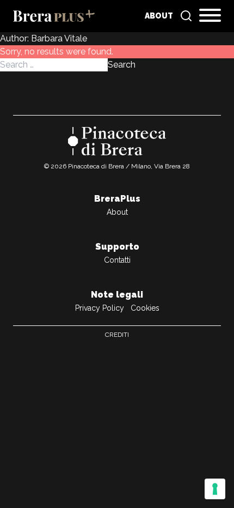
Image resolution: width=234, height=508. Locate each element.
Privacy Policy (99, 308)
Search (122, 64)
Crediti (117, 334)
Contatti (117, 260)
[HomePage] (54, 16)
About (159, 15)
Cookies (145, 308)
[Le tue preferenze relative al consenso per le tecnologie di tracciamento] (215, 489)
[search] (186, 15)
